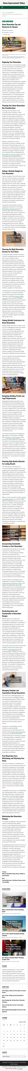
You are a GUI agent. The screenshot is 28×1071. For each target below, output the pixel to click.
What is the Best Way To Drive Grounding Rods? (13, 910)
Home (4, 21)
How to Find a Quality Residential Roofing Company (13, 934)
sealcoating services (13, 649)
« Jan (3, 1046)
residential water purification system (12, 583)
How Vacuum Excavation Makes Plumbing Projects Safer (13, 958)
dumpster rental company (13, 437)
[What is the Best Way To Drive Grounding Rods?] (14, 900)
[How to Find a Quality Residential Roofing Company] (14, 924)
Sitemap (20, 1068)
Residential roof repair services (10, 209)
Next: (13, 880)
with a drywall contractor (18, 732)
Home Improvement (8, 30)
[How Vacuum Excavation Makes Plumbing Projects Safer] (14, 948)
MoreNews (23, 1062)
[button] (2, 7)
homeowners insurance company (11, 154)
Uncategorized (9, 21)
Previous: (13, 873)
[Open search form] (25, 7)
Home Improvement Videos (14, 2)
